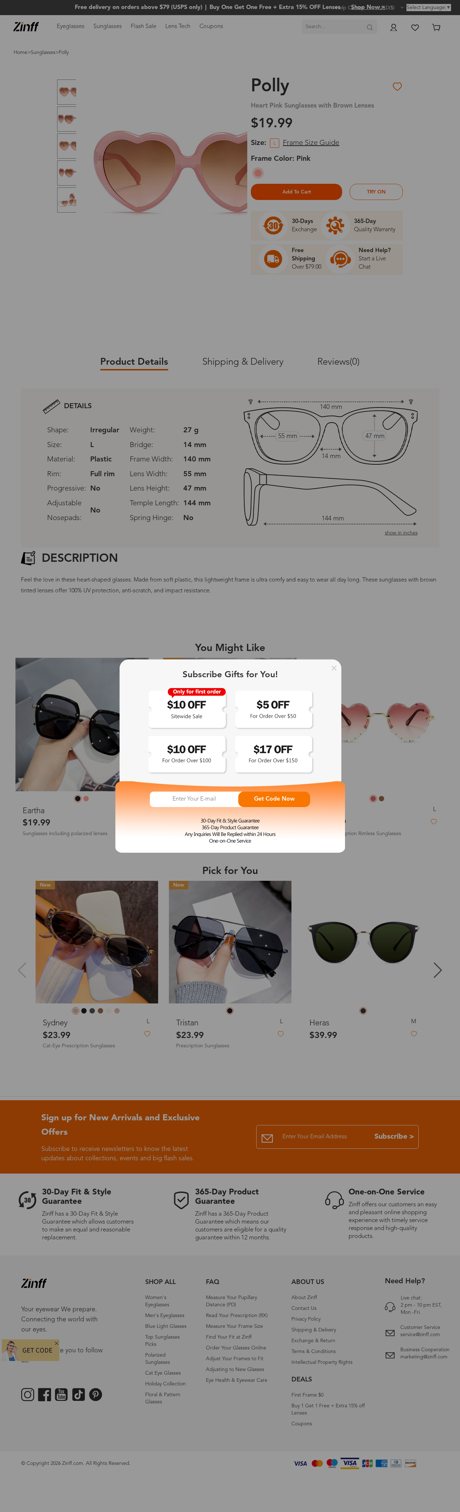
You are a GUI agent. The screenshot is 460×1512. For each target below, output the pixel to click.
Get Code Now (274, 799)
